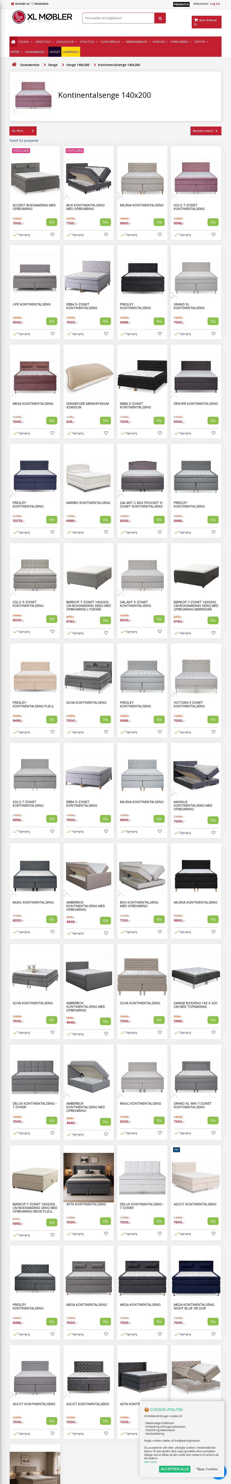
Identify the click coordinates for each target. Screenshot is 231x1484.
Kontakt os (22, 4)
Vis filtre (17, 131)
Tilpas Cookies (207, 1469)
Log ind (215, 4)
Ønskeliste (42, 4)
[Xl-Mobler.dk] (42, 17)
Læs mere (150, 1462)
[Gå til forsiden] (14, 64)
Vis (51, 222)
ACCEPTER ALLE (175, 1469)
